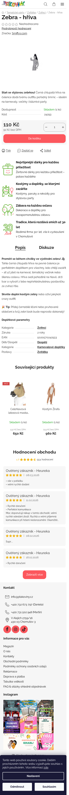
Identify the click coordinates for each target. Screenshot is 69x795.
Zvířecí (41, 327)
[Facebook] (7, 629)
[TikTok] (24, 629)
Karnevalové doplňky (51, 347)
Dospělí (42, 342)
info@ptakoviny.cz (22, 596)
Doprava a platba (14, 676)
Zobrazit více (34, 574)
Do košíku (34, 138)
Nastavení (33, 776)
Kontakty (8, 656)
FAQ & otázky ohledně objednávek (24, 686)
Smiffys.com (19, 33)
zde (46, 767)
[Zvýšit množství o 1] (62, 127)
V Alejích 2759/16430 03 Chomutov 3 (23, 619)
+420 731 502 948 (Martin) (26, 612)
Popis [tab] (20, 247)
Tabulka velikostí (13, 681)
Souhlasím (49, 786)
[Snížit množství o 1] (46, 127)
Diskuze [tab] (46, 247)
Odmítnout (17, 786)
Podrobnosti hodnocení (16, 28)
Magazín (8, 646)
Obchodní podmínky (15, 661)
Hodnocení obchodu (34, 452)
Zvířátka (42, 352)
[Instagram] (15, 629)
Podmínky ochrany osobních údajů (25, 666)
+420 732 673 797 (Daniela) (27, 604)
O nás (6, 651)
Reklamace (10, 671)
